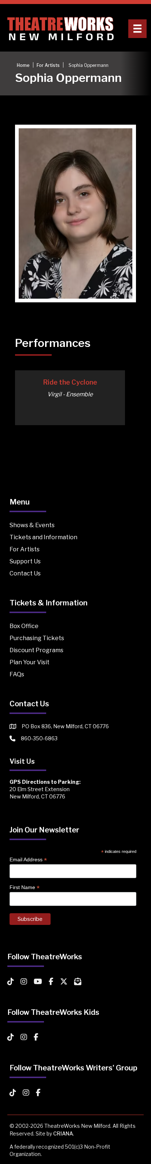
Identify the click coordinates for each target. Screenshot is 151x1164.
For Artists (25, 549)
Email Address (28, 859)
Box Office (24, 626)
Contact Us (25, 573)
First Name (25, 887)
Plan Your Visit (29, 662)
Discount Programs (36, 650)
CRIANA (63, 1133)
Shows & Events (32, 525)
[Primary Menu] (137, 28)
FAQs (17, 674)
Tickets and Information (43, 537)
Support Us (25, 561)
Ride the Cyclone (70, 382)
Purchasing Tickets (37, 638)
